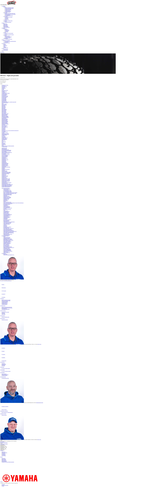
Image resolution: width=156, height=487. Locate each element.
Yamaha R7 (3, 167)
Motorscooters (5, 12)
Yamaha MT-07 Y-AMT (5, 159)
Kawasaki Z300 (4, 98)
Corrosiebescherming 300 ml (7, 190)
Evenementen (5, 45)
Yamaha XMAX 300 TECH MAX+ (6, 182)
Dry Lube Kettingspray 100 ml (7, 191)
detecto (4, 236)
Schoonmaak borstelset (6, 211)
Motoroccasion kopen (5, 114)
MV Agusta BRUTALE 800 (5, 153)
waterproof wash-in (6, 205)
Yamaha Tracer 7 (4, 174)
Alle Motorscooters (2, 305)
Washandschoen (6, 218)
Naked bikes (3, 124)
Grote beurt (6, 31)
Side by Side (6, 19)
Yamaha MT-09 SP (4, 162)
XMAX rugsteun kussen (7, 252)
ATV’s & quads (6, 16)
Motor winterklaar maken (5, 113)
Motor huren (5, 23)
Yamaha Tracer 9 (4, 177)
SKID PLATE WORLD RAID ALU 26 (9, 247)
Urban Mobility (4, 144)
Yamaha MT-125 (4, 166)
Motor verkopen (6, 24)
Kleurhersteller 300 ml (6, 198)
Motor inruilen (5, 25)
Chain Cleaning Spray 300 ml (7, 222)
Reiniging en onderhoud (7, 40)
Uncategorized (4, 253)
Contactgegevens (6, 49)
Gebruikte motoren (4, 91)
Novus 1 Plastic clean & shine (7, 202)
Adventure (3, 135)
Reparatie (5, 32)
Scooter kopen (4, 454)
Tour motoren (3, 131)
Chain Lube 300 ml (6, 189)
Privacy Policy (4, 127)
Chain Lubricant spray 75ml (7, 223)
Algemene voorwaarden (5, 85)
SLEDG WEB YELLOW (7, 237)
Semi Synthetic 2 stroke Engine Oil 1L (8, 232)
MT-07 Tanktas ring (6, 244)
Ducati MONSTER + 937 (5, 149)
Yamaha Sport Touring (8, 11)
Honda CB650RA (4, 151)
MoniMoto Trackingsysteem (7, 243)
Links (2, 103)
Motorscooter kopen (4, 115)
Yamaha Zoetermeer (4, 146)
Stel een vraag (39, 344)
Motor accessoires (7, 42)
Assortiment (3, 6)
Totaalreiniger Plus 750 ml (7, 216)
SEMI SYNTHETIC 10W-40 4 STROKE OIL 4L (10, 231)
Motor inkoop (3, 106)
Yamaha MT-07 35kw (5, 158)
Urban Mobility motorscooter (9, 15)
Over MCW (3, 43)
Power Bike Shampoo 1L (7, 204)
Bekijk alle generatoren (8, 22)
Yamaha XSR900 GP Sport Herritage (7, 185)
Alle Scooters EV (2, 315)
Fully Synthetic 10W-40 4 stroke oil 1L (9, 228)
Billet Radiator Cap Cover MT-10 (8, 239)
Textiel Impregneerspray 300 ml (8, 214)
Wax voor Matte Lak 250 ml (7, 209)
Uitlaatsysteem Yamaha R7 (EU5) (8, 251)
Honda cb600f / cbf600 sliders (7, 241)
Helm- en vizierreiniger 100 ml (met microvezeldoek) (10, 192)
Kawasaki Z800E (4, 99)
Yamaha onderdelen (7, 37)
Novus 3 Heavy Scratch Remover (8, 203)
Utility (3, 145)
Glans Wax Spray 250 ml (7, 206)
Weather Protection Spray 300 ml (8, 234)
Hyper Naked (3, 136)
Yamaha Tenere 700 (4, 170)
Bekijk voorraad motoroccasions (9, 8)
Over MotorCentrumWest (5, 117)
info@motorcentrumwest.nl (7, 280)
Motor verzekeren (6, 26)
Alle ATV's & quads (3, 310)
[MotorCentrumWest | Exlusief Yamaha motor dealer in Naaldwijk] (11, 4)
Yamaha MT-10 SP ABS (5, 165)
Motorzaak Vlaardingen (5, 121)
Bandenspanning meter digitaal (7, 238)
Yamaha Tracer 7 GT (4, 176)
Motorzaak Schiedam (4, 120)
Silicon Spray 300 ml (6, 233)
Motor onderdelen (7, 36)
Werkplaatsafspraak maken (5, 134)
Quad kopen (3, 128)
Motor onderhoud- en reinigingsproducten (10, 41)
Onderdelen (5, 35)
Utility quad (6, 18)
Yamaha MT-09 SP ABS (5, 163)
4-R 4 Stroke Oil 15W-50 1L (7, 219)
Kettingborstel (5, 195)
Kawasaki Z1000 (4, 97)
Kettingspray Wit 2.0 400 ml (7, 197)
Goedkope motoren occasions (6, 93)
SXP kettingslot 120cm (6, 248)
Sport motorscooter (4, 308)
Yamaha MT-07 (4, 157)
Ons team (5, 44)
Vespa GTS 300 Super (5, 155)
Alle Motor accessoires (3, 413)
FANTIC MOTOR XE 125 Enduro (6, 150)
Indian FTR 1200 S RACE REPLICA (7, 152)
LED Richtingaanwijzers (7, 242)
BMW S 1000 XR (4, 148)
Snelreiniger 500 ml (6, 212)
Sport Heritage (4, 141)
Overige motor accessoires (5, 235)
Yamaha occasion (4, 138)
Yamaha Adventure (7, 10)
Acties (4, 46)
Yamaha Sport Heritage (8, 9)
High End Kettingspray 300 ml (7, 194)
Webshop (3, 39)
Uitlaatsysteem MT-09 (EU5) (7, 250)
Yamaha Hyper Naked (5, 301)
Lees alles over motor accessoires (9, 34)
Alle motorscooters (4, 86)
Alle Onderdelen (2, 372)
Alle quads (3, 87)
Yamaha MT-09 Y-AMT (5, 164)
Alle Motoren (2, 298)
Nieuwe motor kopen (4, 125)
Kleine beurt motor (4, 101)
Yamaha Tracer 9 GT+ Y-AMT (6, 178)
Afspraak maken (6, 38)
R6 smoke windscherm (6, 245)
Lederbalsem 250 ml (6, 199)
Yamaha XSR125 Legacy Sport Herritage (7, 184)
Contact (3, 48)
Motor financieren (4, 461)
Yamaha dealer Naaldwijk (5, 133)
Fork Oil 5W (5, 226)
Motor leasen (3, 108)
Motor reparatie (4, 110)
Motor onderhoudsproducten (5, 188)
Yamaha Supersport (4, 304)
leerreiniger (5, 208)
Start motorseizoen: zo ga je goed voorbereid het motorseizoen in (10, 130)
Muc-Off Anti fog (6, 200)
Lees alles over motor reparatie (9, 33)
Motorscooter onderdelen (5, 116)
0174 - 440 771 (2, 280)
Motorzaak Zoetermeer (5, 123)
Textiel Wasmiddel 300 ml (7, 215)
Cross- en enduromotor (5, 90)
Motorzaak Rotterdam (5, 119)
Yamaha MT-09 (4, 160)
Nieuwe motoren (4, 126)
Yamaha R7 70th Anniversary (6, 169)
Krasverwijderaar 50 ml (7, 207)
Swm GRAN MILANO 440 (5, 154)
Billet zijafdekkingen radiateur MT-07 (8, 240)
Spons (4, 210)
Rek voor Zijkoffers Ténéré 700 (8, 246)
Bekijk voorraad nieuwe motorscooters (10, 13)
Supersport (3, 143)
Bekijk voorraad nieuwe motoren (9, 7)
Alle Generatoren (2, 318)
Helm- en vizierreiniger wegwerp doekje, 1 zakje (10, 193)
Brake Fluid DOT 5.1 (6, 221)
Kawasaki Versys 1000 (5, 96)
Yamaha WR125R (4, 181)
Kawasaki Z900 (4, 100)
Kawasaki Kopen (4, 95)
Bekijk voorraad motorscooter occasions (10, 14)
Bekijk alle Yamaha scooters (8, 20)
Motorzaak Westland (4, 122)
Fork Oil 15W (5, 225)
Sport (2, 140)
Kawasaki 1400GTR (4, 94)
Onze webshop (4, 455)
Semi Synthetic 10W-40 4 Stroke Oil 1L (9, 230)
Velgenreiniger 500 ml (6, 217)
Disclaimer (3, 484)
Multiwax (5, 201)
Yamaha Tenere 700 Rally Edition (6, 172)
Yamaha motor (4, 137)
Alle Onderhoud (2, 362)
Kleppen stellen (7, 30)
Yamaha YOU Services (7, 27)
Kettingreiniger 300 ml (6, 196)
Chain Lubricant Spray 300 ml (7, 229)
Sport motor (3, 129)
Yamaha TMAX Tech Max (5, 173)
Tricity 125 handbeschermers (7, 249)
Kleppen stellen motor (5, 102)
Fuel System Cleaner (6, 227)
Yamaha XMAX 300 (4, 183)
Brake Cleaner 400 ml (6, 220)
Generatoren (5, 21)
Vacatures (5, 47)
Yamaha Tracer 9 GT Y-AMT (6, 179)
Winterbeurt (6, 29)
